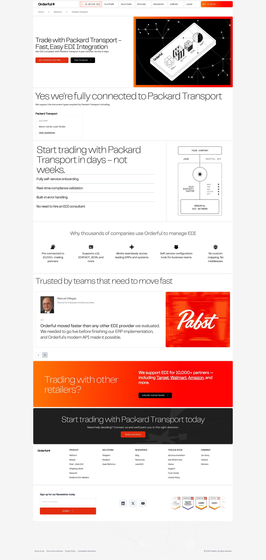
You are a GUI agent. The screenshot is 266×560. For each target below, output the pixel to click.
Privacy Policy (70, 551)
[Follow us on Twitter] (133, 503)
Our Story (205, 455)
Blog (137, 455)
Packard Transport (80, 12)
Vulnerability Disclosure (87, 551)
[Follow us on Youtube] (143, 503)
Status (171, 464)
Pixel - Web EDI (76, 464)
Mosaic (72, 460)
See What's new (175, 460)
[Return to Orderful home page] (43, 450)
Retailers (106, 460)
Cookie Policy (174, 477)
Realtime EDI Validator (79, 477)
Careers (204, 460)
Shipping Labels (76, 468)
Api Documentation (176, 455)
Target (163, 377)
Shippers (106, 455)
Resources (140, 460)
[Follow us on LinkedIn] (123, 503)
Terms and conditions (54, 551)
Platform (73, 455)
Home (41, 12)
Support (171, 468)
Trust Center (173, 473)
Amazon (196, 377)
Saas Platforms (108, 464)
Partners (204, 464)
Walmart (178, 377)
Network (58, 12)
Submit (66, 511)
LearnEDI (139, 464)
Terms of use (39, 551)
